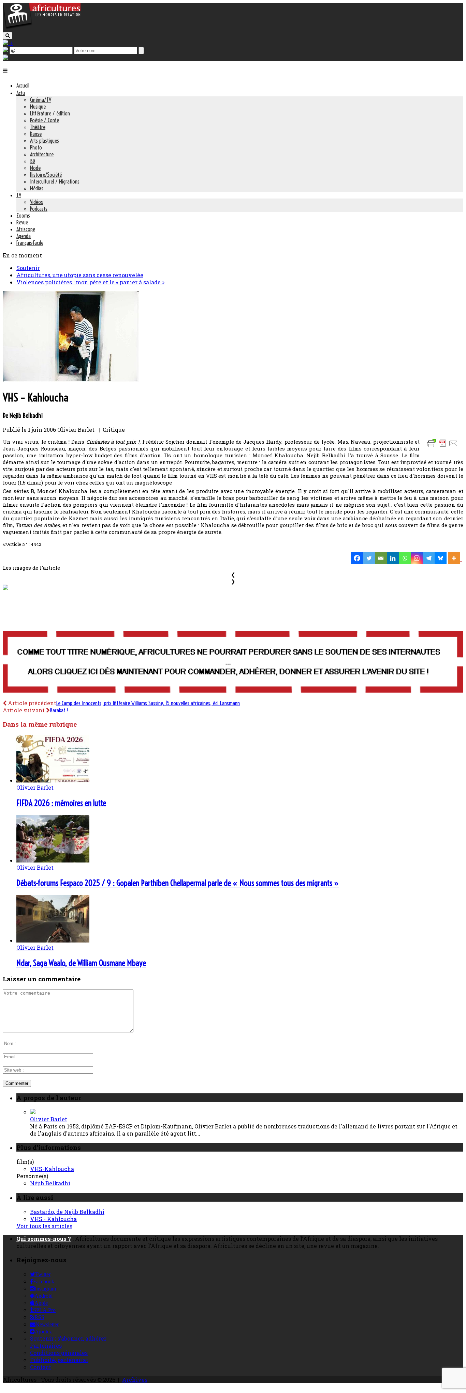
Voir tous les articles (44, 1226)
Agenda (23, 236)
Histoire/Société (46, 174)
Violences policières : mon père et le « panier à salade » (90, 282)
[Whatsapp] (405, 558)
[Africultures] (42, 27)
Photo (36, 147)
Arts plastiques (44, 140)
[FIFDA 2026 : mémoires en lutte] (52, 780)
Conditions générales (59, 1352)
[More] (455, 558)
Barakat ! (59, 710)
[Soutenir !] (233, 662)
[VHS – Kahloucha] (71, 379)
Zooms (23, 215)
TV (18, 195)
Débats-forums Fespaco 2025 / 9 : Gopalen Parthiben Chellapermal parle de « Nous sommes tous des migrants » (177, 883)
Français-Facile (29, 242)
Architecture (42, 154)
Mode (35, 167)
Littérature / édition (50, 113)
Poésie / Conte (44, 120)
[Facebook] (357, 558)
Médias (36, 188)
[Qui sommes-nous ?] (5, 57)
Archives (134, 1379)
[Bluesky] (441, 558)
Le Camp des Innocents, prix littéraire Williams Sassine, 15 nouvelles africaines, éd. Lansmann (148, 703)
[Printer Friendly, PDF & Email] (443, 446)
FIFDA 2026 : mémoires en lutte (61, 803)
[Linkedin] (393, 558)
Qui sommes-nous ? (43, 1238)
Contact (40, 1367)
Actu (20, 93)
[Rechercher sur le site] (7, 35)
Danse (36, 133)
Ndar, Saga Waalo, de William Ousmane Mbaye (81, 963)
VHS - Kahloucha (53, 1218)
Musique (38, 106)
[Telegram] (429, 558)
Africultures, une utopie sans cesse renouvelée (79, 275)
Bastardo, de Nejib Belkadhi (67, 1211)
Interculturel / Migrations (54, 181)
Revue (22, 222)
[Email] (381, 558)
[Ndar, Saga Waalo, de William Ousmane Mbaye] (52, 940)
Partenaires (46, 1345)
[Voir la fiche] (32, 1111)
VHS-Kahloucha (52, 1168)
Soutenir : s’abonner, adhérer (68, 1338)
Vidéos (36, 202)
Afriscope (25, 229)
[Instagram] (417, 558)
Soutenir (28, 267)
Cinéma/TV (40, 99)
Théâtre (37, 127)
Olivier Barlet (35, 787)
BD (32, 161)
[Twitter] (369, 558)
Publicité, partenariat (59, 1359)
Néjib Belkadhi (50, 1183)
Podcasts (38, 208)
